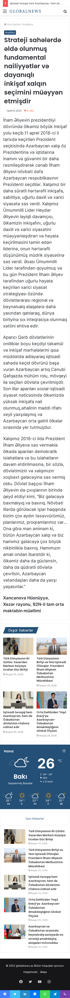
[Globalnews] (25, 11)
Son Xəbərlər (35, 818)
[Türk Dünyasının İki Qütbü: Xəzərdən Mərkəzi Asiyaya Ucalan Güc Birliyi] (18, 646)
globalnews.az (24, 965)
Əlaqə (43, 971)
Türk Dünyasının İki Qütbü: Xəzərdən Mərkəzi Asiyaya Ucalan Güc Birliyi (16, 664)
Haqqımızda (30, 971)
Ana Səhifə (13, 24)
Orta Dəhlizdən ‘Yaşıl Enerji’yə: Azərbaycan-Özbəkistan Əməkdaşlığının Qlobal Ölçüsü (51, 721)
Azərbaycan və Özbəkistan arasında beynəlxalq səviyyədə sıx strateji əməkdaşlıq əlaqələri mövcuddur (45, 935)
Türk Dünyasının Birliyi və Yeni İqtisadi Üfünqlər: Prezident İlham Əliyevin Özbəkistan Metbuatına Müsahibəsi (51, 669)
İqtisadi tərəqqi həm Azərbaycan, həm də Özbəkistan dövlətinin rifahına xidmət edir (17, 719)
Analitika (28, 24)
